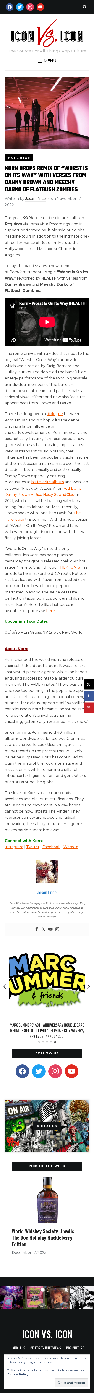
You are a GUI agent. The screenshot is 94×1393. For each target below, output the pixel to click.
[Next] (88, 986)
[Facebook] (36, 929)
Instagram (14, 847)
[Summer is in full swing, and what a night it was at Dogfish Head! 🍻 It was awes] (35, 1297)
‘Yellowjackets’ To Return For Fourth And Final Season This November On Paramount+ (48, 1028)
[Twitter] (43, 929)
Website (70, 847)
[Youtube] (50, 929)
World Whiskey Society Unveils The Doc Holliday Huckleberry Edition (43, 1237)
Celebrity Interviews (45, 1348)
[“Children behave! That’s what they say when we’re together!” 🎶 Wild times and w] (58, 1297)
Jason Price (35, 198)
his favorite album (47, 482)
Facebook (51, 847)
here (50, 611)
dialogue (55, 414)
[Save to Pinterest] (89, 707)
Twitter (32, 847)
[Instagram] (57, 929)
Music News (19, 157)
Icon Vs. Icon (47, 1334)
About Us (18, 1348)
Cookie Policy (17, 1374)
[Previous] (5, 986)
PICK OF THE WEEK (47, 1166)
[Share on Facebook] (89, 696)
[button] (47, 61)
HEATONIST (71, 567)
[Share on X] (89, 684)
